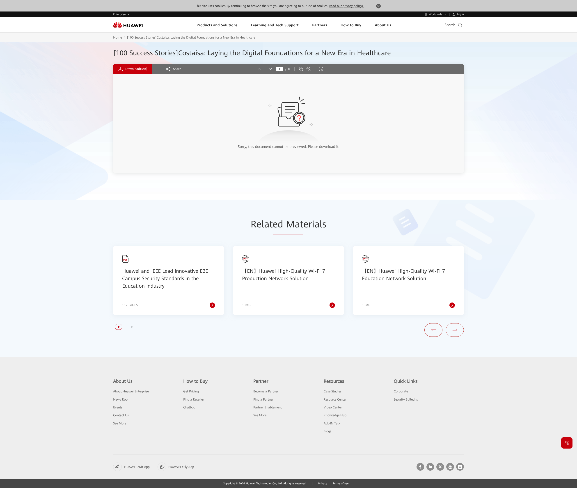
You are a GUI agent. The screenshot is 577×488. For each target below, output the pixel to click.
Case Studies (332, 391)
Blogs (327, 431)
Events (117, 407)
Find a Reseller (193, 399)
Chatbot (189, 407)
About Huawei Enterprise (131, 391)
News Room (122, 399)
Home (117, 37)
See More (119, 423)
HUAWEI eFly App (181, 467)
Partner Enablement (267, 407)
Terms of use (340, 483)
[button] (118, 327)
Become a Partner (265, 391)
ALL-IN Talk (332, 423)
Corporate (401, 391)
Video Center (333, 407)
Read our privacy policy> (346, 6)
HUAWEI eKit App (137, 467)
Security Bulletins (406, 399)
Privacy (322, 483)
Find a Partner (263, 399)
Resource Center (335, 399)
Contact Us (121, 415)
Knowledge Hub (335, 415)
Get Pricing (191, 391)
